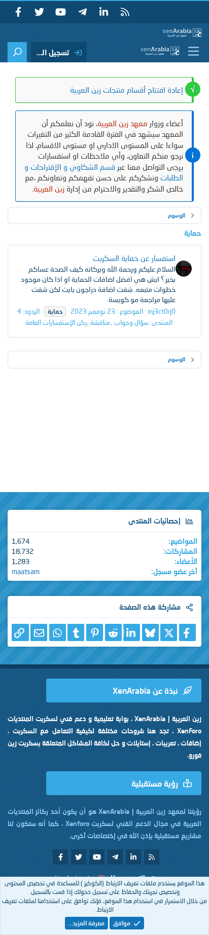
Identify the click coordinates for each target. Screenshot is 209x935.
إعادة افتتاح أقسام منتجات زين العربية (126, 89)
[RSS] (125, 12)
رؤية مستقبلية (154, 783)
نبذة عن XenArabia (145, 690)
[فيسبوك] (187, 633)
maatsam (26, 571)
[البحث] (17, 52)
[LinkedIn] (131, 633)
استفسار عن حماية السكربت (134, 258)
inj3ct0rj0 (162, 311)
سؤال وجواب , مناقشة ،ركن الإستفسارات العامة (87, 322)
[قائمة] (191, 51)
